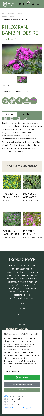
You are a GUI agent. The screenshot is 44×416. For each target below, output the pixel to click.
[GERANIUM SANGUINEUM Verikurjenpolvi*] (12, 219)
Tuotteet (11, 14)
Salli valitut (22, 390)
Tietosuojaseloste (11, 371)
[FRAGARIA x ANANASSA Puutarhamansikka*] (32, 182)
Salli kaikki (23, 377)
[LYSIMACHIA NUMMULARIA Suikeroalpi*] (12, 182)
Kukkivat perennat (9, 16)
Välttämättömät (16, 396)
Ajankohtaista (22, 314)
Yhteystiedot (22, 324)
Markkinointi (14, 405)
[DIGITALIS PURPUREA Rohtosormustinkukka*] (32, 219)
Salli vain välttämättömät (22, 384)
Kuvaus (9, 114)
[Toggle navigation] (38, 4)
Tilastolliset (13, 402)
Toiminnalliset (14, 399)
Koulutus (22, 308)
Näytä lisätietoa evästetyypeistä (19, 408)
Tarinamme (22, 319)
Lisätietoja (25, 114)
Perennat (21, 14)
